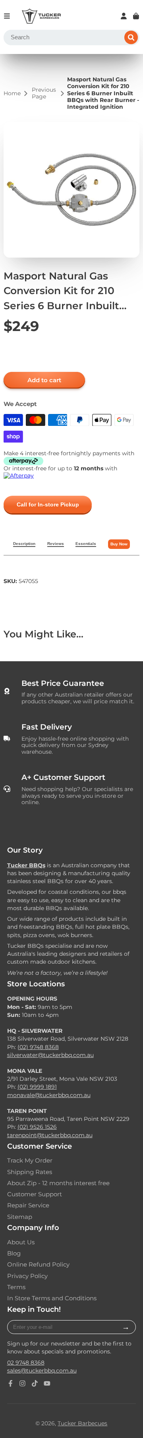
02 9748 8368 (25, 1362)
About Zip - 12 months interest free (58, 1183)
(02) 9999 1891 (37, 1086)
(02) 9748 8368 (38, 1047)
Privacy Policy (27, 1276)
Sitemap (19, 1216)
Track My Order (29, 1160)
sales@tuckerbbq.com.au (42, 1370)
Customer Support (34, 1194)
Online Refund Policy (38, 1264)
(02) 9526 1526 (37, 1126)
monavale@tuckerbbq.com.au (49, 1095)
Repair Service (28, 1205)
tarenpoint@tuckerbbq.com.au (50, 1135)
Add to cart (44, 380)
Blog (14, 1253)
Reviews (55, 543)
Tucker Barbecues (82, 1423)
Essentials (85, 543)
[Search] (131, 37)
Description (24, 543)
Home (12, 93)
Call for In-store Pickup (48, 504)
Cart (136, 16)
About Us (21, 1242)
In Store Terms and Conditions (52, 1298)
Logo (41, 16)
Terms (16, 1287)
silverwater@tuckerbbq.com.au (50, 1055)
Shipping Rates (29, 1172)
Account (123, 16)
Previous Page (44, 93)
